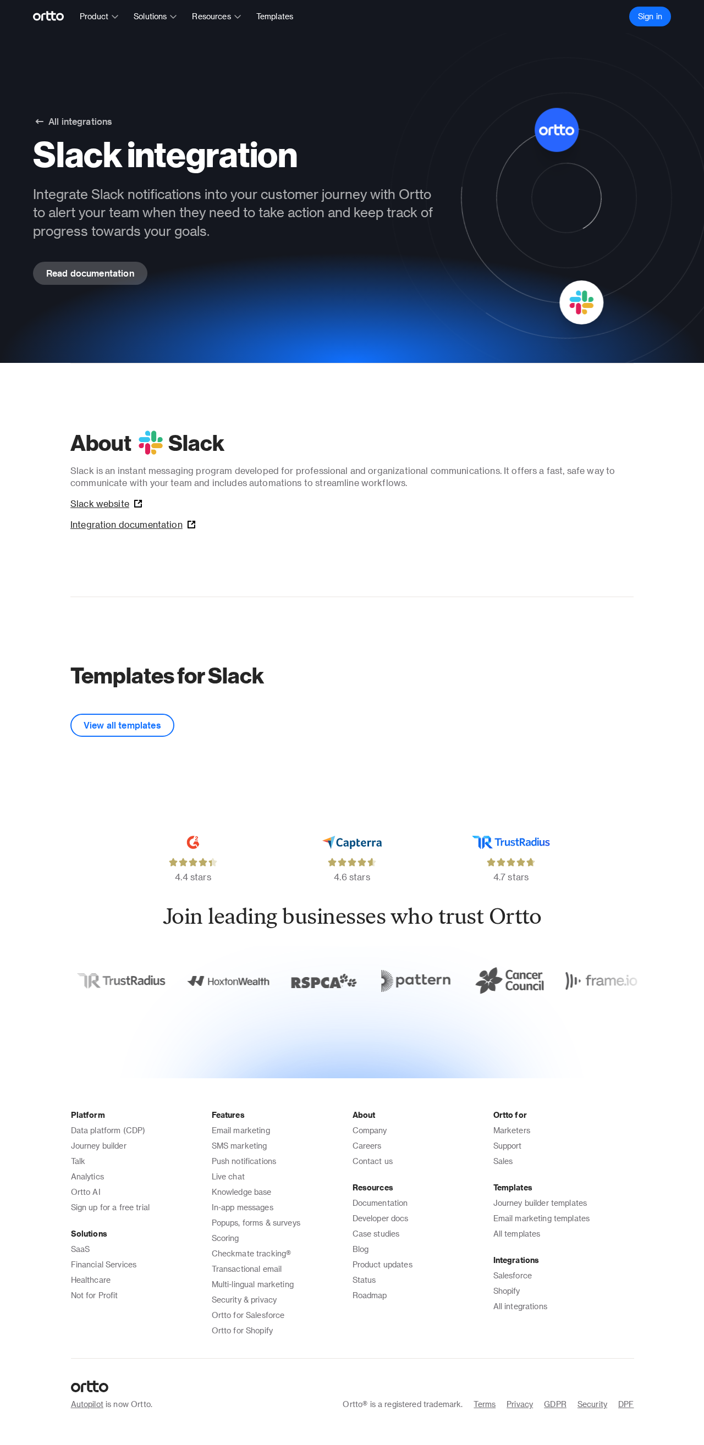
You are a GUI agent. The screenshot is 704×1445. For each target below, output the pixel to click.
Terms (485, 1404)
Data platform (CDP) (108, 1130)
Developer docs (381, 1218)
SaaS (80, 1249)
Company (370, 1130)
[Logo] (53, 16)
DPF (626, 1404)
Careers (367, 1145)
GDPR (555, 1404)
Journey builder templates (540, 1202)
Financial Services (104, 1264)
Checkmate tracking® (252, 1253)
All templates (517, 1233)
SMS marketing (239, 1145)
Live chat (228, 1176)
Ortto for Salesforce (248, 1315)
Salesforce (512, 1275)
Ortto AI (86, 1191)
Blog (361, 1249)
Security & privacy (244, 1299)
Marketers (511, 1130)
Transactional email (247, 1268)
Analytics (87, 1176)
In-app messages (242, 1207)
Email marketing (241, 1130)
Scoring (225, 1238)
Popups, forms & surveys (256, 1222)
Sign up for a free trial (110, 1207)
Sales (503, 1161)
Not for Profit (94, 1295)
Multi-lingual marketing (253, 1284)
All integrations (520, 1306)
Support (507, 1145)
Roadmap (370, 1295)
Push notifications (244, 1161)
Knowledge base (242, 1191)
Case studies (376, 1233)
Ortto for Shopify (242, 1330)
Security (592, 1404)
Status (364, 1279)
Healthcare (91, 1279)
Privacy (520, 1404)
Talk (78, 1161)
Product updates (383, 1264)
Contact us (373, 1161)
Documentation (380, 1202)
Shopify (506, 1290)
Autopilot (87, 1404)
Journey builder (99, 1145)
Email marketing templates (541, 1218)
